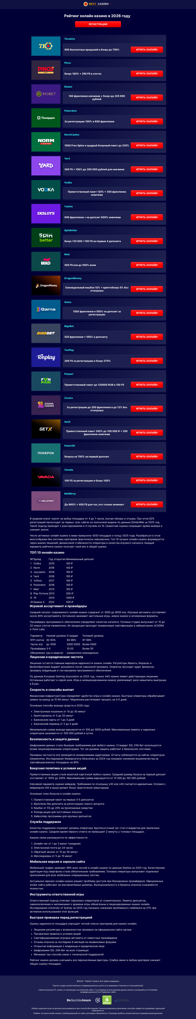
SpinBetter (70, 230)
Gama (67, 302)
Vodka (68, 182)
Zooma (68, 397)
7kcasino (69, 38)
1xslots (68, 206)
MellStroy (70, 493)
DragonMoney (72, 278)
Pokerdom (70, 110)
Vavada (68, 469)
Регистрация (98, 24)
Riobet (68, 86)
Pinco (67, 62)
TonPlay (69, 350)
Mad (67, 254)
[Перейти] (79, 1000)
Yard (67, 158)
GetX (67, 421)
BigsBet (69, 326)
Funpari (68, 373)
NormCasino (71, 134)
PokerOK (69, 445)
